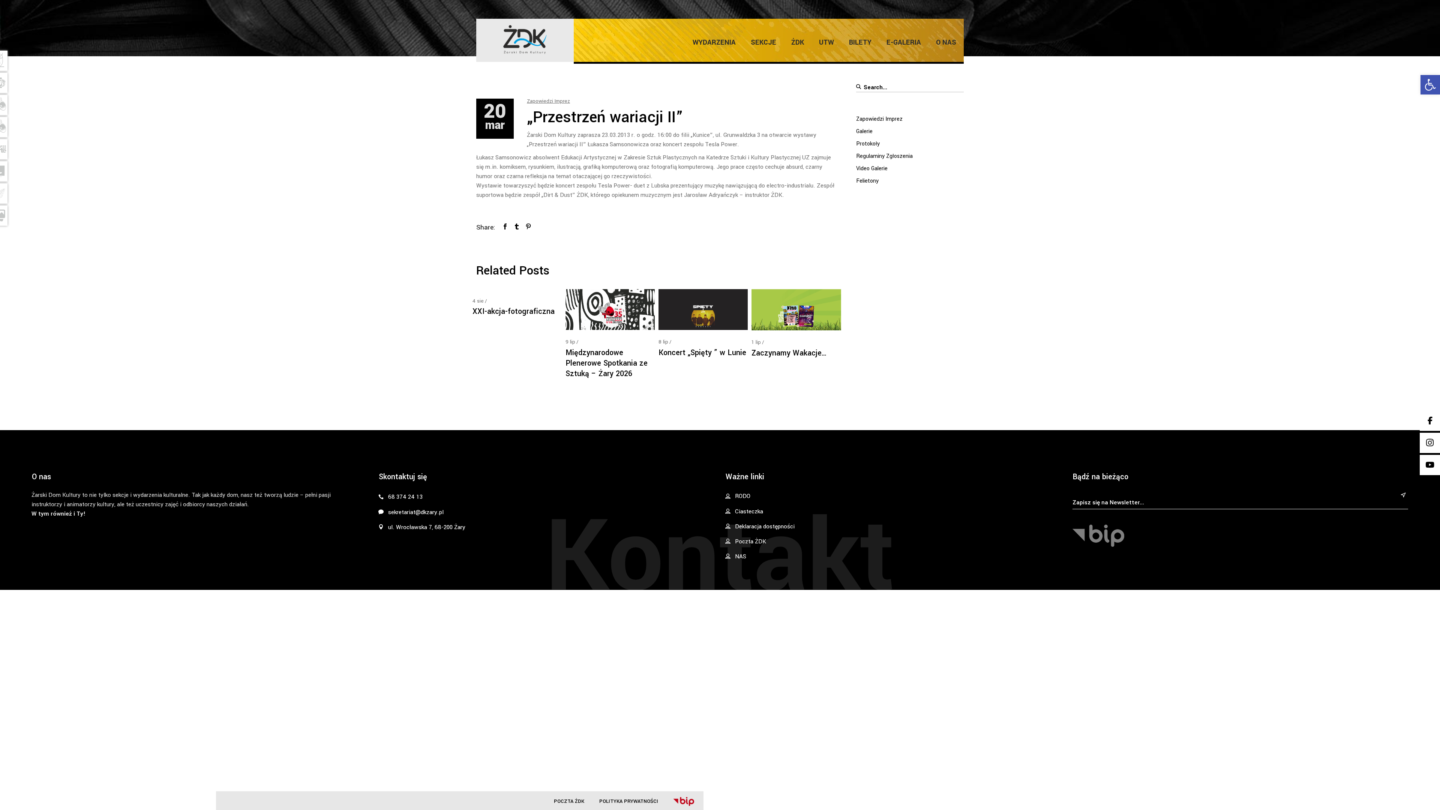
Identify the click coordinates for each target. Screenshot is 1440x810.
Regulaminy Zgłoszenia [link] (884, 156)
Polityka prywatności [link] (628, 801)
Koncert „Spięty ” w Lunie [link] (702, 352)
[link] (1430, 84)
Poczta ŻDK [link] (569, 801)
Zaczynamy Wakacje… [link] (789, 353)
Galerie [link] (864, 131)
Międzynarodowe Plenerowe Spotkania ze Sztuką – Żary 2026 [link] (607, 363)
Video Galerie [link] (872, 168)
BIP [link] (683, 801)
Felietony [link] (867, 181)
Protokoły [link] (868, 144)
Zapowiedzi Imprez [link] (548, 101)
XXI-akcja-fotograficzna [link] (513, 311)
